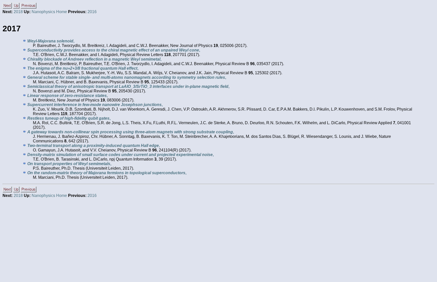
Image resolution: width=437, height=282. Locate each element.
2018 (18, 12)
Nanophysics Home (49, 12)
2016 (92, 12)
